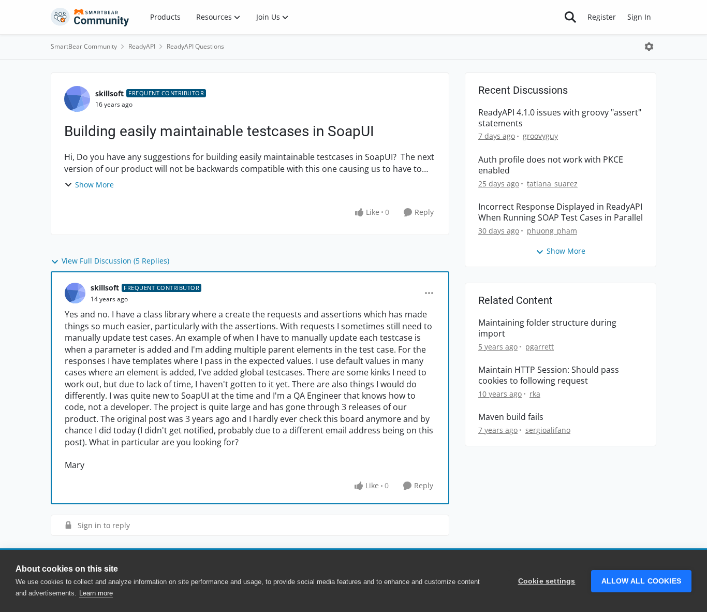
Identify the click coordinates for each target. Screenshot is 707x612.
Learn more (96, 593)
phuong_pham (552, 231)
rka (534, 394)
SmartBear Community (84, 46)
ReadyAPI (141, 46)
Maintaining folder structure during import (547, 328)
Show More (94, 185)
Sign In (639, 17)
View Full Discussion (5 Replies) (115, 261)
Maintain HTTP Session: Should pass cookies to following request (548, 375)
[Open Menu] (649, 46)
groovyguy (540, 136)
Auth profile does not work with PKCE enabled (550, 165)
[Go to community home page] (90, 17)
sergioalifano (547, 430)
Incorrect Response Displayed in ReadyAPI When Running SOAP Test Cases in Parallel (560, 212)
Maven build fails (510, 417)
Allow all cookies (641, 581)
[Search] (570, 17)
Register (601, 17)
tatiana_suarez (552, 183)
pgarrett (539, 347)
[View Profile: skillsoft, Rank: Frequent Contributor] (77, 99)
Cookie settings (547, 581)
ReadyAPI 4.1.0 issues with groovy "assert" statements (559, 118)
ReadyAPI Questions (195, 46)
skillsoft (109, 93)
